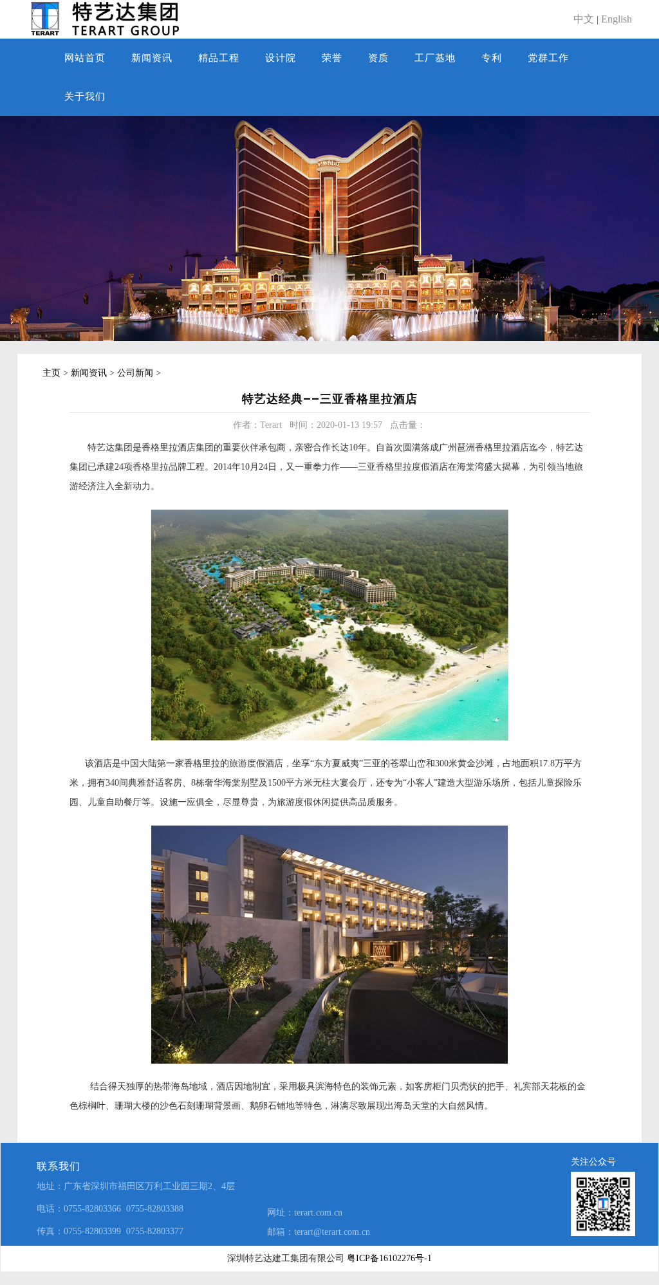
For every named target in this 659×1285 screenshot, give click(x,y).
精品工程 (218, 58)
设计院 (280, 58)
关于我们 (85, 96)
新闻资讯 (151, 58)
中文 (583, 19)
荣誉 (332, 58)
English (616, 19)
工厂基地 (435, 58)
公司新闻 (135, 373)
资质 (378, 58)
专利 (491, 58)
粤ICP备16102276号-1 (389, 1258)
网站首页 (85, 58)
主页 (51, 373)
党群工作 (548, 58)
